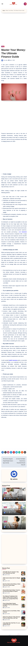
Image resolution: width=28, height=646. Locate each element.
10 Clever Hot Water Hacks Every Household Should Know (13, 496)
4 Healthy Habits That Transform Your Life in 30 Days (13, 524)
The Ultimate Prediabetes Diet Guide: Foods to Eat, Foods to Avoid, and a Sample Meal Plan (10, 597)
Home (4, 10)
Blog (3, 46)
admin (6, 60)
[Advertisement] (14, 31)
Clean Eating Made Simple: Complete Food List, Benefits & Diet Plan (10, 605)
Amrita (7, 512)
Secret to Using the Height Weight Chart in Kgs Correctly (13, 510)
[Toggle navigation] (2, 4)
